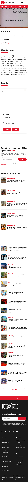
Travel (24, 6)
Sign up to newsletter (20, 440)
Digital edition (19, 464)
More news (14, 389)
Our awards (4, 445)
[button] (25, 90)
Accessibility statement (7, 461)
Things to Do (7, 6)
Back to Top (15, 398)
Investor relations (5, 442)
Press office (4, 440)
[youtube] (17, 431)
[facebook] (9, 431)
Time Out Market (19, 450)
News (2, 6)
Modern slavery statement (5, 467)
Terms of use (4, 464)
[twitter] (13, 431)
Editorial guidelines (6, 450)
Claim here (19, 138)
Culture (19, 6)
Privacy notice (5, 452)
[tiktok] (6, 431)
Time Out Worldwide (20, 456)
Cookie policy (4, 459)
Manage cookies (5, 470)
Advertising (18, 445)
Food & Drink (13, 6)
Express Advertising (20, 447)
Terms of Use (22, 163)
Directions (7, 129)
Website (15, 129)
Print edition (18, 462)
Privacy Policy (3, 164)
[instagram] (2, 431)
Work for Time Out (5, 447)
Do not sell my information (5, 456)
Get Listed (18, 442)
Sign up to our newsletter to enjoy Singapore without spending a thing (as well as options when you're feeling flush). (13, 154)
